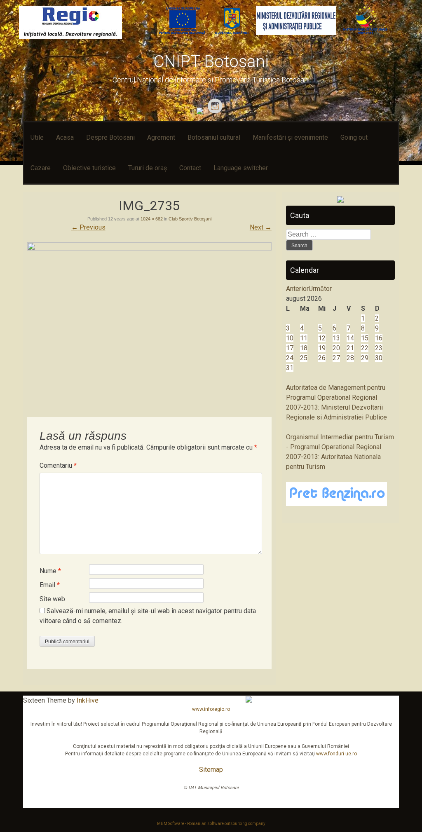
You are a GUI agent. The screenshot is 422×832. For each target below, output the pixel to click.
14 (350, 338)
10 (289, 338)
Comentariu (58, 465)
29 (364, 358)
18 (303, 348)
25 (303, 358)
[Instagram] (216, 112)
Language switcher (240, 168)
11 (303, 338)
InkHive (87, 700)
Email (50, 585)
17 (289, 348)
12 (322, 338)
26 (322, 358)
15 (364, 338)
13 (336, 338)
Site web (52, 599)
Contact (190, 168)
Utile (37, 137)
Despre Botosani (110, 137)
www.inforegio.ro (211, 709)
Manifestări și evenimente (290, 137)
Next (261, 227)
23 (378, 348)
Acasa (65, 137)
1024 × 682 (152, 218)
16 (378, 338)
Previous (88, 227)
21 (350, 348)
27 (336, 358)
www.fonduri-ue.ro (336, 754)
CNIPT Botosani (211, 61)
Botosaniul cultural (214, 137)
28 (350, 358)
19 (322, 348)
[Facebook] (201, 112)
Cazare (40, 168)
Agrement (161, 137)
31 (289, 368)
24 (289, 358)
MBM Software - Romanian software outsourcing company (211, 823)
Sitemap (211, 769)
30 (378, 358)
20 (336, 348)
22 (364, 348)
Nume (50, 571)
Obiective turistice (89, 168)
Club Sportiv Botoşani (190, 218)
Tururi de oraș (147, 168)
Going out (354, 137)
